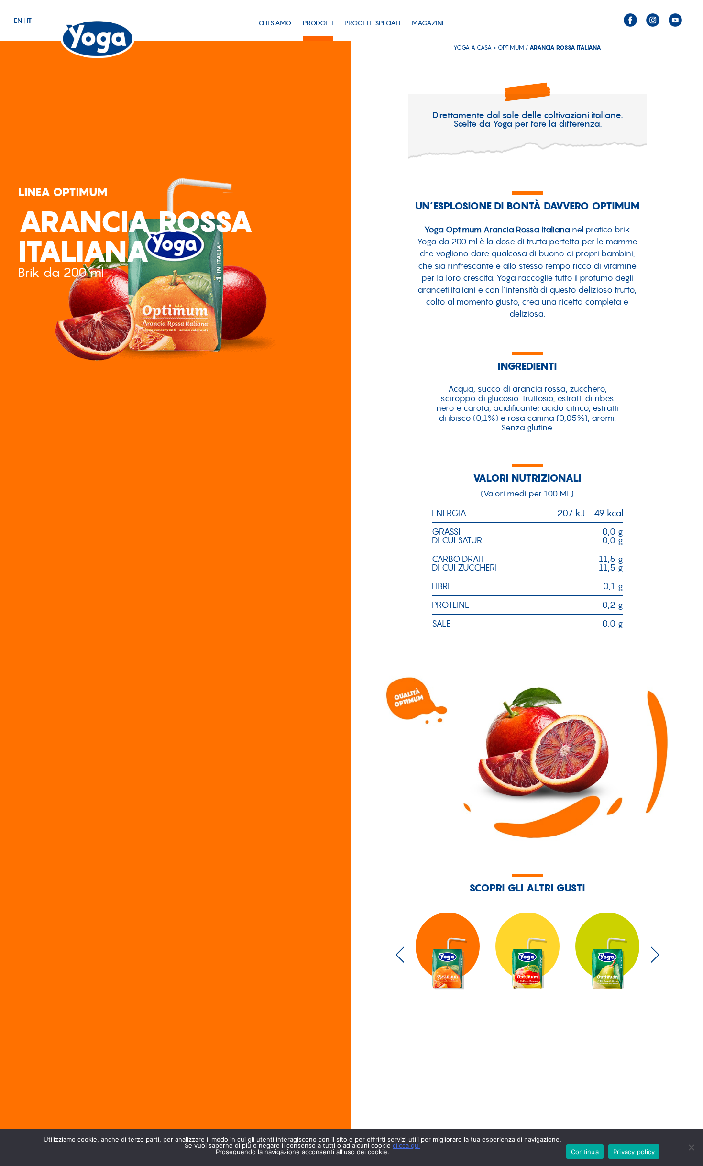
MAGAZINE (428, 23)
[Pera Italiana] (608, 959)
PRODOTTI (318, 23)
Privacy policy (634, 1151)
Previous (400, 954)
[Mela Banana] (528, 959)
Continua (585, 1151)
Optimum (511, 47)
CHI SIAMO (274, 23)
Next (655, 954)
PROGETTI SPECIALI (372, 23)
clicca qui (406, 1145)
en (18, 20)
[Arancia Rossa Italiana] (448, 959)
